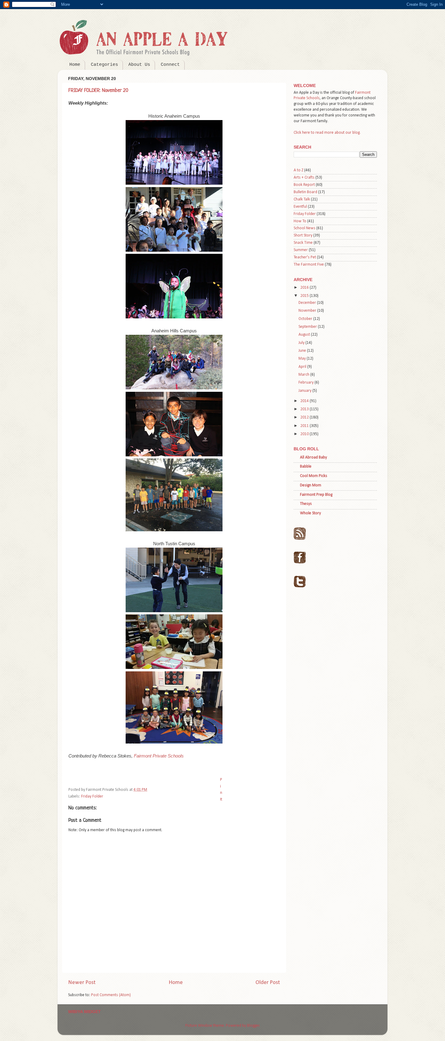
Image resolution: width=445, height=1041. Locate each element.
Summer (301, 250)
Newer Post (82, 983)
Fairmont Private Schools (159, 756)
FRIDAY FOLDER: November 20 (98, 90)
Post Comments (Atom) (111, 995)
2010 (305, 434)
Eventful (300, 207)
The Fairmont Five (309, 265)
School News (304, 228)
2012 (305, 417)
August (304, 335)
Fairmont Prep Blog (316, 495)
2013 (305, 409)
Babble (306, 466)
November (307, 311)
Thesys (306, 504)
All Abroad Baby (313, 457)
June (302, 351)
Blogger (253, 1026)
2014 (305, 401)
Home (74, 64)
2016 (305, 288)
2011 (305, 426)
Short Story (303, 235)
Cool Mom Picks (313, 476)
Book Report (304, 185)
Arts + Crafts (304, 178)
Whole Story (310, 513)
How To (300, 221)
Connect (170, 64)
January (305, 391)
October (305, 319)
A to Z (298, 170)
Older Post (267, 983)
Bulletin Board (305, 192)
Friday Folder (92, 796)
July (301, 343)
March (304, 375)
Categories (104, 64)
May (302, 359)
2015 (305, 296)
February (306, 382)
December (307, 303)
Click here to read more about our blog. (327, 133)
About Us (139, 64)
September (308, 327)
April (302, 367)
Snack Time (303, 243)
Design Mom (310, 485)
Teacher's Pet (305, 257)
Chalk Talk (302, 199)
